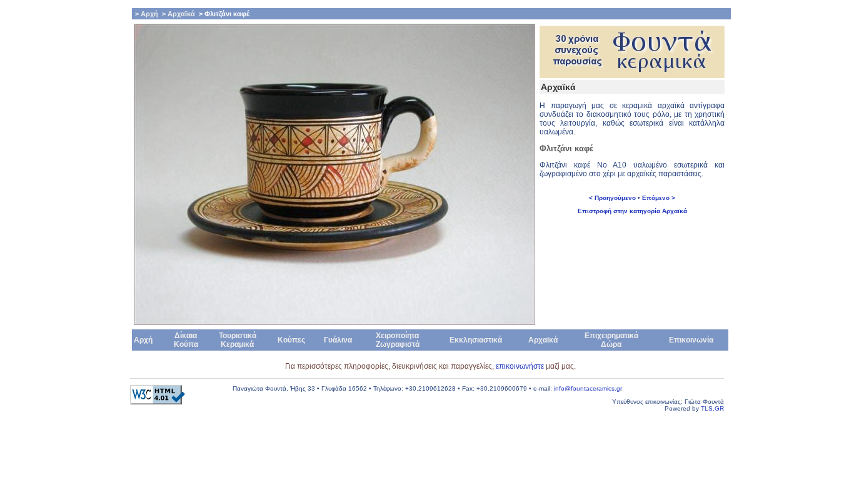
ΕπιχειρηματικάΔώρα (611, 340)
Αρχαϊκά (543, 340)
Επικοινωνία (691, 340)
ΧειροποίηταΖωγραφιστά (397, 340)
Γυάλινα (338, 340)
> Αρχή (145, 14)
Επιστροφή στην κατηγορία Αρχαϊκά (632, 211)
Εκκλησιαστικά (476, 340)
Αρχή (143, 340)
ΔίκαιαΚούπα (186, 340)
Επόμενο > (658, 197)
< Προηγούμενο (612, 197)
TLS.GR (712, 408)
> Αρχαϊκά (177, 14)
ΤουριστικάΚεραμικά (237, 340)
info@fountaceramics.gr (588, 388)
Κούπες (291, 340)
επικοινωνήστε (521, 366)
